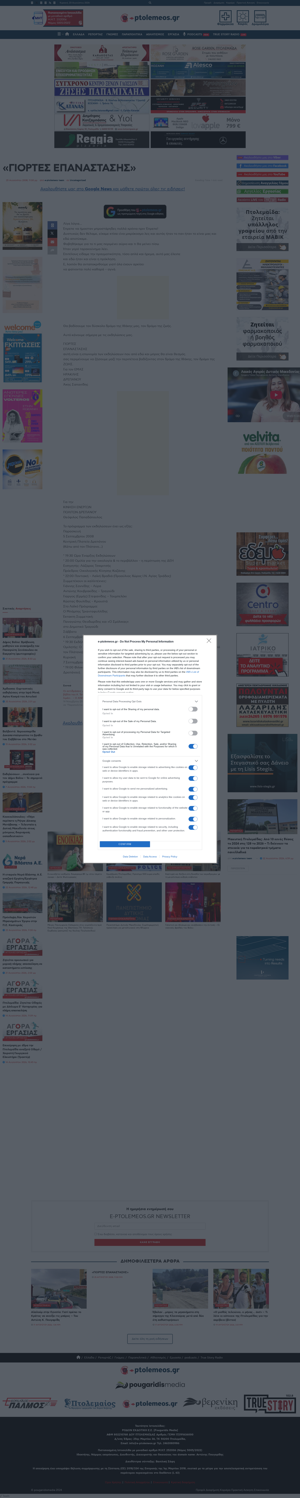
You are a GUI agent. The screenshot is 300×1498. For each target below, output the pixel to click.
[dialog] (150, 749)
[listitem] (150, 701)
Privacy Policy (169, 856)
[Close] (210, 642)
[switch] (193, 709)
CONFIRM (125, 844)
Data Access (150, 856)
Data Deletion (130, 856)
